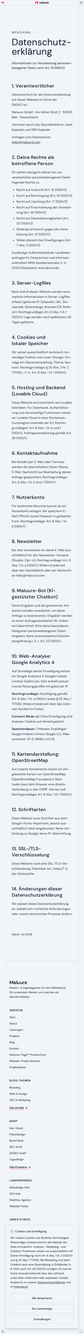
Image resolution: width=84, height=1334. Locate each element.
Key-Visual (16, 1128)
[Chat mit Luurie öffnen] (81, 1331)
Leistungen (16, 1029)
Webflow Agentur (20, 1200)
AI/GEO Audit (17, 1153)
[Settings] (2, 1331)
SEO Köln (15, 1193)
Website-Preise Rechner (24, 1061)
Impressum (21, 1286)
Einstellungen (42, 1319)
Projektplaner (17, 1067)
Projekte (14, 1036)
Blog (12, 1042)
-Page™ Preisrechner (27, 1054)
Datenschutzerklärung (51, 1282)
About (13, 1023)
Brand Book (16, 1140)
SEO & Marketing (19, 1100)
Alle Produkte (20, 1167)
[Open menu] (81, 2)
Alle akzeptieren (42, 1298)
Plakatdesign (17, 1134)
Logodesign (16, 1159)
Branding (15, 1087)
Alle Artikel (18, 1108)
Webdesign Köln (19, 1187)
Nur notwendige (42, 1308)
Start (12, 1017)
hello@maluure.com (26, 142)
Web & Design (18, 1093)
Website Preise (18, 1206)
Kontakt (14, 1048)
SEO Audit (15, 1147)
